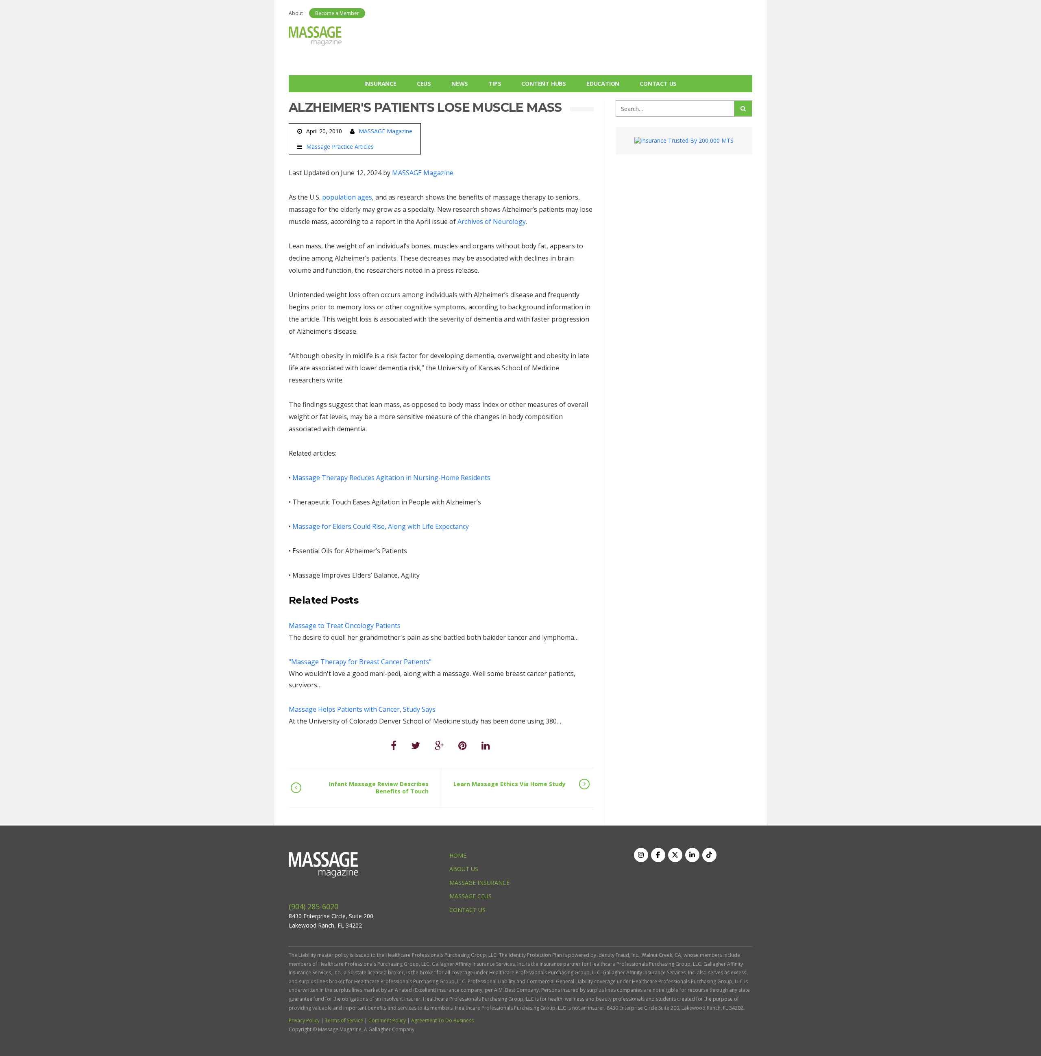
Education (602, 83)
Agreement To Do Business (442, 1020)
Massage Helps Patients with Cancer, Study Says (362, 709)
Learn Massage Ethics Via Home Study (509, 784)
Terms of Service (344, 1020)
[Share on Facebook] (394, 745)
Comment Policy (387, 1020)
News (459, 83)
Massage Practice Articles (340, 146)
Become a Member (337, 13)
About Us (463, 869)
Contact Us (658, 83)
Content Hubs (543, 83)
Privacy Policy (304, 1020)
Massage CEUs (470, 896)
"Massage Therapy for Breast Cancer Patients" (360, 661)
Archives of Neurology (491, 221)
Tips (494, 83)
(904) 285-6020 (313, 906)
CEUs (424, 83)
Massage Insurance (479, 883)
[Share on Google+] (439, 745)
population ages (347, 197)
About (296, 13)
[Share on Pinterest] (462, 745)
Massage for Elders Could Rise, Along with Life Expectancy (380, 526)
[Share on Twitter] (415, 745)
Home (457, 855)
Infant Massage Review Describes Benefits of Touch (379, 787)
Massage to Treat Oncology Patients (345, 625)
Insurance (380, 83)
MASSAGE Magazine (385, 131)
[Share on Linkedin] (485, 745)
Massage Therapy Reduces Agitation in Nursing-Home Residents (391, 477)
